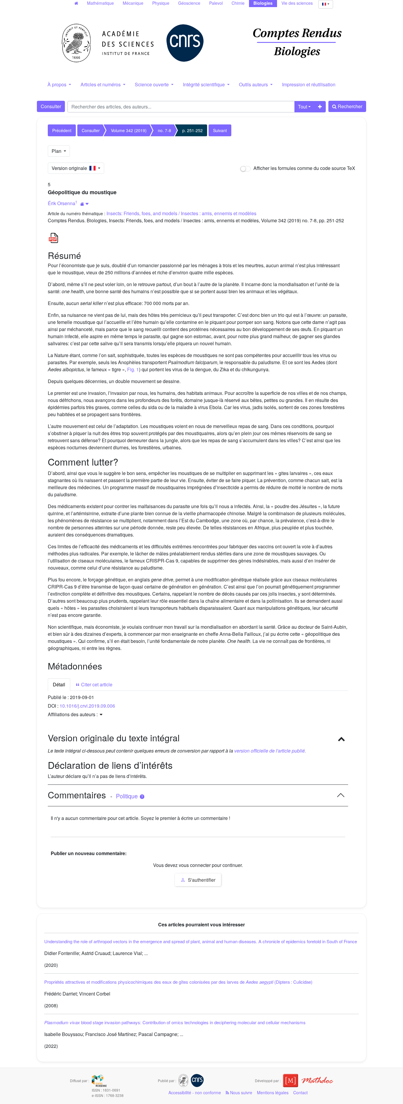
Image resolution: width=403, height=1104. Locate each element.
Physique (160, 3)
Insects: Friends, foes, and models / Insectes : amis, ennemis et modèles (181, 213)
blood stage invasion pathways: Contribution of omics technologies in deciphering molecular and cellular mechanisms (175, 1022)
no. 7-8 (164, 130)
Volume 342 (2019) (129, 130)
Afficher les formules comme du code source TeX (303, 168)
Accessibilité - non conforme (194, 1092)
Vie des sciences (297, 3)
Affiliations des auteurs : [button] (73, 714)
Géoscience (189, 3)
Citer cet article (96, 684)
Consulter (51, 106)
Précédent (61, 130)
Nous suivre (240, 1092)
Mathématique (100, 3)
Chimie (238, 3)
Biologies (263, 3)
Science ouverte (152, 84)
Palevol (216, 3)
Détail (59, 684)
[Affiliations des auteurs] (84, 203)
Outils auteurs (254, 84)
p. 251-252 (192, 130)
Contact (300, 1092)
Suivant (220, 130)
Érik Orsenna (61, 203)
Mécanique (133, 3)
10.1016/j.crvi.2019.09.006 (87, 705)
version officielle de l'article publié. (270, 750)
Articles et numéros (101, 84)
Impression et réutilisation (308, 84)
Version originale (70, 168)
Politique (127, 796)
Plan (57, 150)
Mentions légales (273, 1092)
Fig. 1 (133, 369)
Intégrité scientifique (204, 84)
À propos (57, 84)
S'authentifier (201, 879)
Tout (302, 106)
